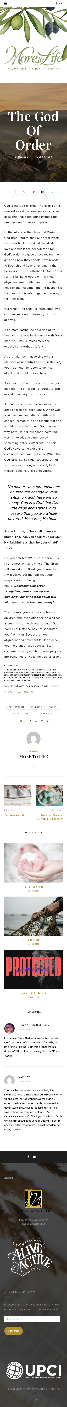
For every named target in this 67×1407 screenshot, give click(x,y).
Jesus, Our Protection (33, 993)
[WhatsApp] (52, 192)
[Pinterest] (33, 192)
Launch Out (33, 940)
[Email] (42, 192)
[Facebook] (15, 192)
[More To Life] (33, 58)
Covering (36, 707)
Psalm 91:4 (46, 713)
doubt (53, 707)
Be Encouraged (14, 815)
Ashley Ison (16, 707)
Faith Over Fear (33, 886)
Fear (16, 713)
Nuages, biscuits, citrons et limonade (50, 816)
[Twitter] (24, 192)
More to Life (24, 157)
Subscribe (13, 1330)
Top (34, 1399)
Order (29, 713)
